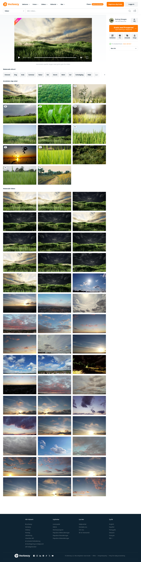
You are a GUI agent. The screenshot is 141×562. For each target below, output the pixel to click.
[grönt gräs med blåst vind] (19, 175)
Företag (27, 533)
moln (63, 75)
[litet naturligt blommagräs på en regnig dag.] (89, 93)
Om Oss (81, 530)
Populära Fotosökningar (60, 535)
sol (70, 75)
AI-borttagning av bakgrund (34, 544)
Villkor (94, 556)
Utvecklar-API (29, 538)
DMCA (55, 527)
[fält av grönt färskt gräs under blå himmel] (19, 134)
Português (112, 530)
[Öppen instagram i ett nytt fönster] (37, 556)
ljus (96, 75)
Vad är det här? (127, 44)
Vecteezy (28, 527)
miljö (89, 75)
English (111, 524)
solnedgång (79, 75)
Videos (43, 4)
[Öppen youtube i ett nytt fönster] (52, 556)
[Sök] (129, 11)
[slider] (55, 57)
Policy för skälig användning (117, 556)
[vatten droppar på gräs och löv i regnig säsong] (54, 114)
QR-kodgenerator (30, 547)
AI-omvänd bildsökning (32, 541)
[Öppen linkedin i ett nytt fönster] (40, 556)
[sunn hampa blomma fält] (54, 175)
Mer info (113, 48)
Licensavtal (56, 524)
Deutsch (111, 533)
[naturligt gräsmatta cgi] (54, 93)
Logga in (131, 4)
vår (48, 75)
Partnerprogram (58, 530)
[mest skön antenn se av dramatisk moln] (89, 282)
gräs (22, 75)
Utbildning (28, 535)
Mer (62, 4)
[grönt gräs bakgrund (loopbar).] (89, 114)
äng (15, 75)
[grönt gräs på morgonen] (54, 154)
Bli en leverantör (84, 533)
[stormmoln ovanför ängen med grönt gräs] (19, 93)
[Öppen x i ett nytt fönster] (49, 556)
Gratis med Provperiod (123, 28)
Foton (35, 4)
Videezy (27, 530)
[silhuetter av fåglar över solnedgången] (19, 154)
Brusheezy (28, 524)
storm (55, 75)
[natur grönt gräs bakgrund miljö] (89, 134)
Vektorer (25, 4)
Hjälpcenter (82, 524)
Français (112, 535)
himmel (7, 75)
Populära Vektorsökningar (61, 533)
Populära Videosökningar (61, 538)
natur (40, 75)
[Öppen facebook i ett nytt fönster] (34, 556)
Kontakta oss (83, 527)
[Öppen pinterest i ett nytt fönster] (43, 556)
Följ (134, 21)
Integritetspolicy (102, 556)
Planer (89, 4)
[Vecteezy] (11, 4)
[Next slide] (103, 74)
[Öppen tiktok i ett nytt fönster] (46, 556)
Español (111, 527)
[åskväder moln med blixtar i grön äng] (89, 364)
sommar (31, 75)
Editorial (53, 4)
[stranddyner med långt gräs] (89, 154)
